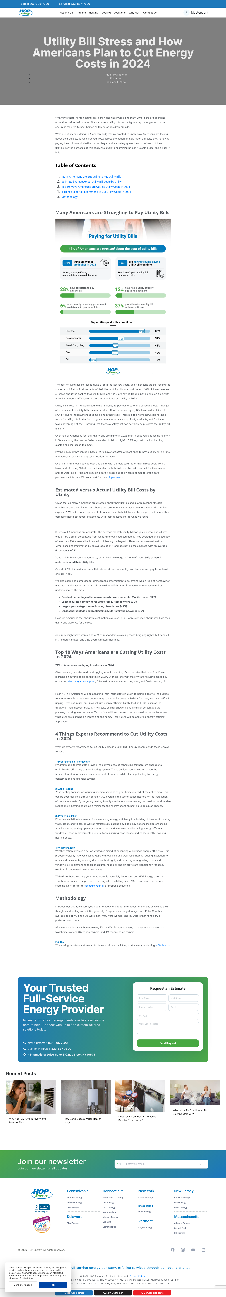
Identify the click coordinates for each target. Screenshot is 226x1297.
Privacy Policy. (138, 1276)
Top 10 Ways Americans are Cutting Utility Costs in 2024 (95, 186)
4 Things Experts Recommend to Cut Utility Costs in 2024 (96, 191)
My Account (199, 12)
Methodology (69, 196)
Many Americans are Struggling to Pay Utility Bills (91, 176)
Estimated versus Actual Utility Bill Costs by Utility (91, 181)
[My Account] (186, 13)
